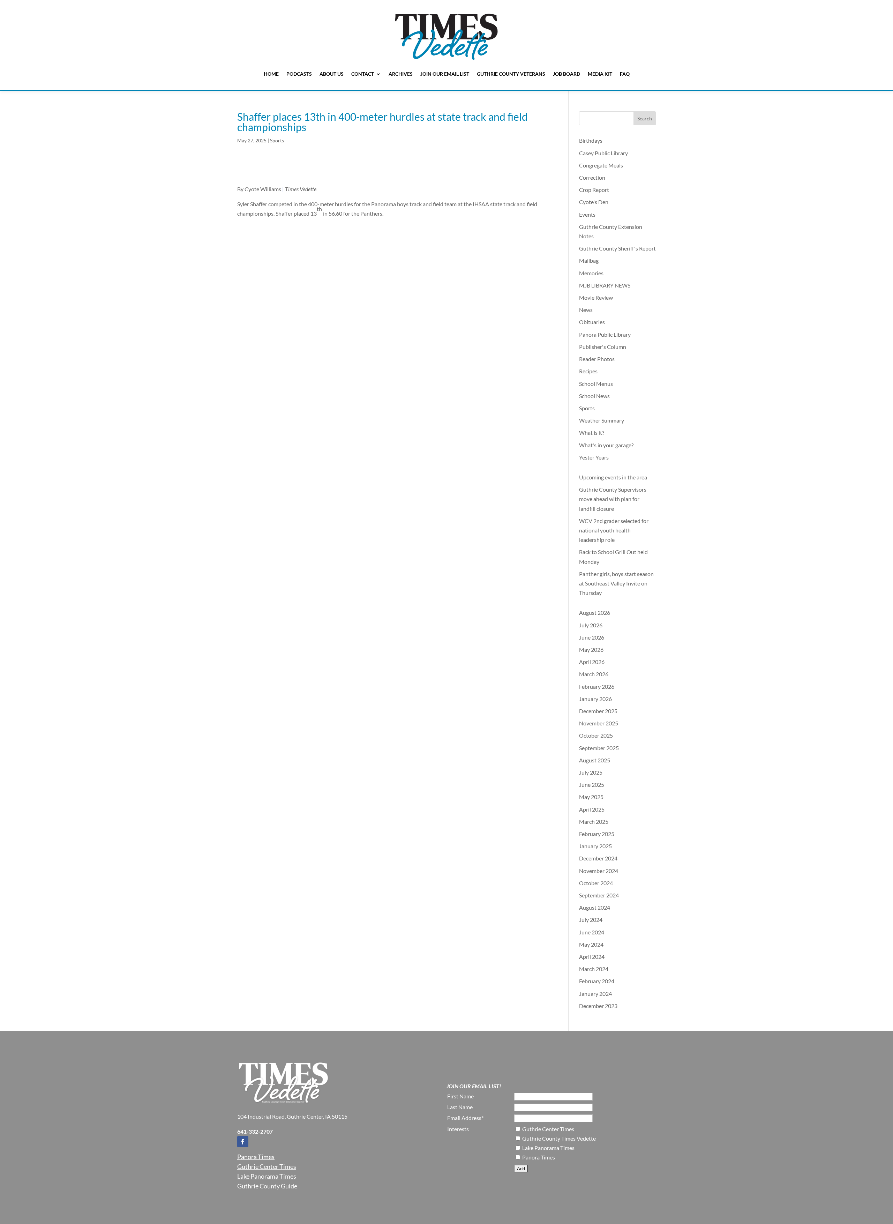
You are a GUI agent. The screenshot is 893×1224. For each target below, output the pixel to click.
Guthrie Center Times (266, 1166)
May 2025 (591, 796)
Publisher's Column (602, 346)
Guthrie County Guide (267, 1186)
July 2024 (590, 919)
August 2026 (594, 612)
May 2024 (591, 944)
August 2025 (594, 760)
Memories (591, 273)
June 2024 (591, 932)
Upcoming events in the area (613, 477)
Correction (592, 177)
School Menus (596, 383)
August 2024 (594, 907)
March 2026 (593, 674)
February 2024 (596, 981)
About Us (332, 74)
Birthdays (590, 140)
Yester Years (594, 457)
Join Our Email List (444, 74)
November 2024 (598, 870)
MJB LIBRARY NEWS (604, 285)
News (586, 309)
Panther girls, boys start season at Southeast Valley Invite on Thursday (616, 583)
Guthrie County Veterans (511, 74)
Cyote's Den (593, 202)
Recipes (588, 371)
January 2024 (595, 993)
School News (594, 396)
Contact (362, 74)
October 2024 (596, 883)
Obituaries (592, 322)
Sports (277, 140)
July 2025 (590, 772)
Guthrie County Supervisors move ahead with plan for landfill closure (612, 499)
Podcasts (299, 74)
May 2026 (591, 649)
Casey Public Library (603, 153)
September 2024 (599, 895)
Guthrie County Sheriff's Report (617, 248)
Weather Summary (601, 420)
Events (587, 214)
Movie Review (596, 297)
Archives (401, 74)
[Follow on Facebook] (242, 1141)
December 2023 (598, 1005)
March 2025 (593, 821)
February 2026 (596, 686)
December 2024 (598, 858)
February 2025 (596, 833)
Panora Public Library (605, 334)
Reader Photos (597, 359)
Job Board (566, 74)
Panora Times (256, 1156)
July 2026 (590, 625)
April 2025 (592, 809)
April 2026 (592, 661)
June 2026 (591, 637)
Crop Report (594, 189)
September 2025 (599, 748)
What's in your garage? (606, 445)
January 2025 (595, 846)
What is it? (591, 432)
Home (271, 74)
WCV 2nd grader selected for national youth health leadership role (613, 530)
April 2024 (592, 956)
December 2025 (598, 711)
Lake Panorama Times (266, 1176)
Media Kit (600, 74)
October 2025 (596, 735)
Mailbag (589, 260)
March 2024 (593, 968)
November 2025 (598, 723)
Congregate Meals (601, 165)
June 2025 (591, 784)
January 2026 (595, 698)
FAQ (625, 74)
